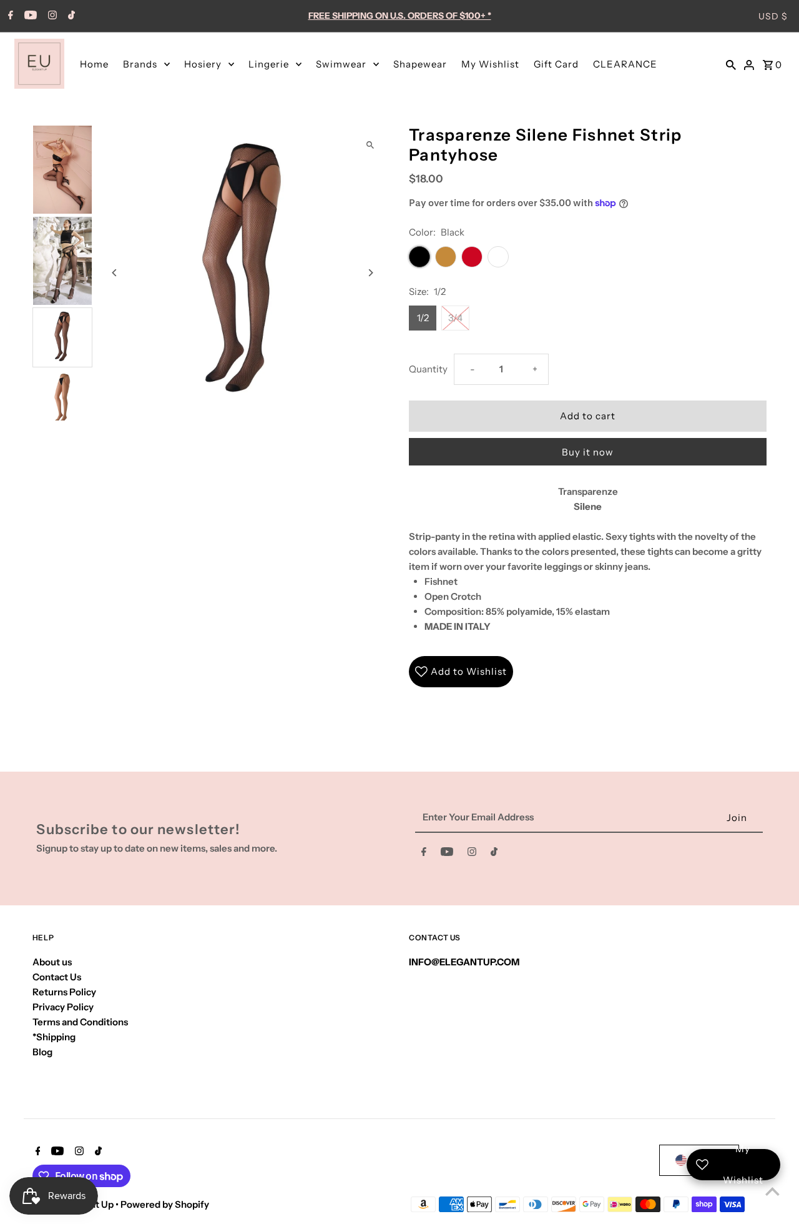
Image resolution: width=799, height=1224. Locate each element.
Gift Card (556, 64)
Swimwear (341, 64)
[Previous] (115, 273)
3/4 (455, 318)
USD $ (773, 16)
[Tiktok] (70, 16)
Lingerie (268, 64)
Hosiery (203, 64)
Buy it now (588, 452)
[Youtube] (29, 16)
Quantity (428, 369)
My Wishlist (490, 64)
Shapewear (420, 64)
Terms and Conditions (80, 1022)
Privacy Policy (63, 1007)
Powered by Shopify (164, 1204)
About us (52, 962)
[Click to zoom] (370, 145)
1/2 (423, 318)
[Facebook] (9, 16)
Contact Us (56, 977)
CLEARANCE (625, 64)
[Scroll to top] (772, 1191)
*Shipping (54, 1037)
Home (94, 64)
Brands (140, 64)
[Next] (370, 273)
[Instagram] (51, 16)
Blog (42, 1052)
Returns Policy (64, 992)
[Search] (731, 63)
